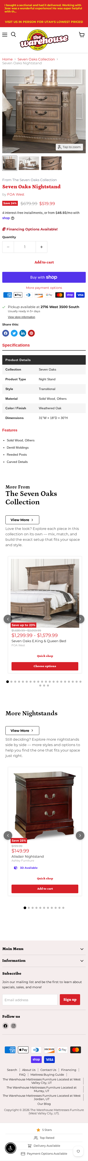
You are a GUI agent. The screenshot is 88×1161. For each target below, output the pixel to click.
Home (7, 59)
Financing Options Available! (32, 229)
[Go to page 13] (54, 682)
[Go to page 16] (65, 682)
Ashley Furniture (23, 860)
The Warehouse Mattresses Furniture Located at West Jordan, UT (42, 1097)
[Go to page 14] (57, 682)
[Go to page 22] (44, 686)
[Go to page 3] (15, 682)
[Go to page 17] (69, 682)
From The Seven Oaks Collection (29, 180)
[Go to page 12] (50, 682)
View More (20, 520)
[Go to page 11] (46, 682)
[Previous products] (8, 619)
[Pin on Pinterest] (31, 333)
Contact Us (48, 1070)
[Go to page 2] (11, 682)
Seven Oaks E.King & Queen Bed (39, 641)
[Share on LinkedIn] (22, 333)
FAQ (22, 1074)
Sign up (69, 1000)
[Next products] (80, 619)
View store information (21, 317)
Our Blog (44, 1104)
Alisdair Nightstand (28, 856)
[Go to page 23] (48, 686)
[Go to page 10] (42, 682)
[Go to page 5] (23, 682)
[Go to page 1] (7, 681)
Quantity (9, 237)
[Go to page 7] (31, 682)
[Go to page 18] (73, 682)
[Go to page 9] (38, 682)
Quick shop (45, 656)
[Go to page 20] (80, 682)
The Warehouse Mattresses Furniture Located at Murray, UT (41, 1089)
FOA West (15, 194)
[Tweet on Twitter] (14, 333)
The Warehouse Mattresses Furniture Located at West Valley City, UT (42, 1080)
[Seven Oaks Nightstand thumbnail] (9, 163)
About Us (28, 1070)
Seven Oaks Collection (36, 59)
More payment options (44, 288)
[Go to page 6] (27, 682)
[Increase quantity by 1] (41, 247)
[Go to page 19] (77, 682)
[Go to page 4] (19, 682)
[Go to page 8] (34, 682)
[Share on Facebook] (5, 333)
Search (12, 1070)
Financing (68, 1070)
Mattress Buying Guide (47, 1074)
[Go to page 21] (40, 686)
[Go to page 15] (61, 682)
